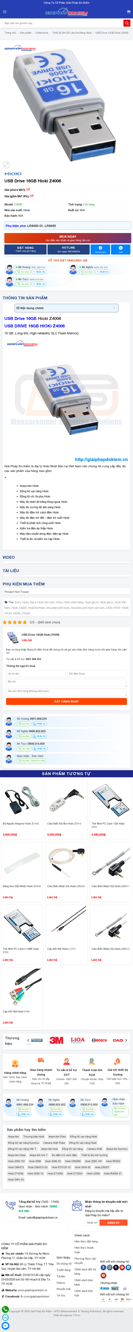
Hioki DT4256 (15, 1173)
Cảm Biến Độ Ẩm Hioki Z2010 (64, 823)
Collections (41, 32)
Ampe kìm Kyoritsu (117, 1149)
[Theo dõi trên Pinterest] (122, 1268)
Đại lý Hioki (21, 602)
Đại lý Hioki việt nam (42, 602)
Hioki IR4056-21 (113, 1173)
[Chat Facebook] (5, 1325)
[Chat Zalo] (5, 1317)
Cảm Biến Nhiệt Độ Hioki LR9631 (66, 886)
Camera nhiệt (94, 1149)
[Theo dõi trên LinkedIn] (128, 1268)
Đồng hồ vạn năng (72, 1149)
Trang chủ (10, 32)
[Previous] (28, 1040)
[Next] (126, 1040)
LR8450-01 (35, 226)
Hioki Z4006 (49, 318)
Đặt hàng (25, 249)
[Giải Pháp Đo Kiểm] (66, 12)
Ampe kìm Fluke (57, 1136)
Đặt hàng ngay (66, 701)
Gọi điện (26, 723)
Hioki (26, 210)
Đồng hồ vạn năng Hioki (83, 1136)
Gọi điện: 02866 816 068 (33, 760)
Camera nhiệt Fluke (54, 1142)
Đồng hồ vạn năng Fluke (82, 1142)
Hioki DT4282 (55, 1173)
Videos (60, 1282)
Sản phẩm (25, 32)
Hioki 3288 (35, 1161)
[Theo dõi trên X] (116, 1268)
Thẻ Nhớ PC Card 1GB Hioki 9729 (107, 825)
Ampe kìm (13, 1136)
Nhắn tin (40, 271)
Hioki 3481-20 (16, 1179)
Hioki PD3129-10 (61, 1167)
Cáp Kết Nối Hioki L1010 (61, 948)
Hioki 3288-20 (53, 1161)
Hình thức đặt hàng (86, 1241)
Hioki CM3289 (73, 1161)
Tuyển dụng (63, 1269)
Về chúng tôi (64, 1263)
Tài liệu (60, 1276)
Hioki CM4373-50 (37, 1167)
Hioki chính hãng (73, 602)
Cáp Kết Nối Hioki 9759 (16, 1011)
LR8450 (50, 226)
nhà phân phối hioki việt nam (88, 607)
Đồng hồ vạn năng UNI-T (22, 1149)
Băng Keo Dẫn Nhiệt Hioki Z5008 (22, 886)
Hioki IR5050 (113, 1161)
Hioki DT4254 (74, 1173)
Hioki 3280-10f (16, 1161)
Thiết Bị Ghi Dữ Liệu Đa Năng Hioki (72, 32)
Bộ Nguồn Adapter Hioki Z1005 (21, 823)
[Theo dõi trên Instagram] (110, 1268)
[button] (5, 11)
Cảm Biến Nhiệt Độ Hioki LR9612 (110, 948)
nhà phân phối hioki (57, 607)
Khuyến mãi (63, 1289)
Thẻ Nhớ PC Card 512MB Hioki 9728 (21, 950)
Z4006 (26, 613)
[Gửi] (126, 23)
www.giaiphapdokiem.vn (32, 1290)
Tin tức (60, 1295)
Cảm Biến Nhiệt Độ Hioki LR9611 (110, 886)
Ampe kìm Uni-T (39, 1155)
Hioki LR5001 (102, 1167)
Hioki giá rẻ (91, 602)
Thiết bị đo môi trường (94, 1155)
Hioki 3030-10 (35, 1173)
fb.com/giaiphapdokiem (34, 1296)
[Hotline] (5, 1309)
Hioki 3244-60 (83, 1167)
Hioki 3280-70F (93, 1161)
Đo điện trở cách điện (64, 1155)
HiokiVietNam (36, 607)
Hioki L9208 (93, 1173)
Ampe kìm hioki (49, 1149)
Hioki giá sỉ (106, 602)
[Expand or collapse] (114, 308)
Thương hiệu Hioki (33, 1136)
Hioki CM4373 (16, 1167)
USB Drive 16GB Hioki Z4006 (112, 32)
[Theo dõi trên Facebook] (103, 1268)
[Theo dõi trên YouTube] (103, 1276)
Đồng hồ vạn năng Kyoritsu (23, 1142)
